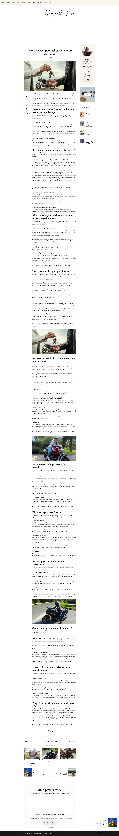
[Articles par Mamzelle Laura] (26, 741)
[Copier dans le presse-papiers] (26, 111)
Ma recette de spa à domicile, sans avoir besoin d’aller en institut (90, 115)
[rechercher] (50, 2)
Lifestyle (24, 2)
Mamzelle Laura (32, 741)
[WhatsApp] (26, 108)
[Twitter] (26, 99)
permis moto (58, 781)
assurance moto (54, 126)
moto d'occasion (52, 781)
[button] (27, 755)
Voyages (9, 2)
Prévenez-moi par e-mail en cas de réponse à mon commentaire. (50, 814)
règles (40, 411)
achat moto (47, 781)
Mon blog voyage (87, 80)
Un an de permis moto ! (50, 761)
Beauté (18, 2)
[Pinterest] (26, 102)
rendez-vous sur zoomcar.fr (67, 180)
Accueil (3, 2)
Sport (29, 2)
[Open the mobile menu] (116, 2)
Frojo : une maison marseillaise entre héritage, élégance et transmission (90, 124)
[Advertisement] (59, 32)
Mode (14, 2)
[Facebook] (26, 96)
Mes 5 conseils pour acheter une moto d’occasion (90, 133)
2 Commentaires (72, 741)
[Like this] (26, 114)
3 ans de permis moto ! (32, 761)
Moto (34, 2)
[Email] (26, 105)
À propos (40, 2)
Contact (46, 2)
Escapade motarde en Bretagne (68, 761)
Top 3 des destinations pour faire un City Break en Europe (90, 141)
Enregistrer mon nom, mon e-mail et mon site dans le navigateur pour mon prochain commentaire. (52, 818)
